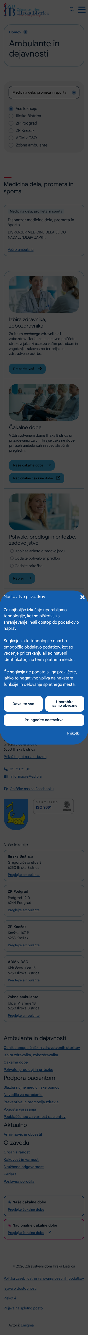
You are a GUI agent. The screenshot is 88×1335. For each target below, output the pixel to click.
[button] (81, 596)
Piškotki (73, 733)
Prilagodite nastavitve (44, 720)
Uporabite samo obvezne (64, 704)
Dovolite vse (23, 704)
